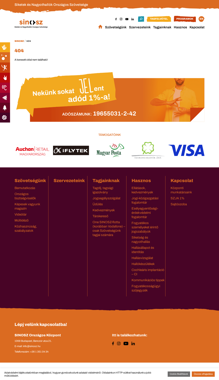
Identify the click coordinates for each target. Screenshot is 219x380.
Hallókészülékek (143, 264)
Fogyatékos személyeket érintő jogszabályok (145, 227)
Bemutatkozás (25, 188)
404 (28, 41)
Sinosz (19, 41)
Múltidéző (22, 220)
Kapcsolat (197, 27)
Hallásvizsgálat (142, 258)
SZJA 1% (177, 198)
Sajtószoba (179, 204)
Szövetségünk (115, 27)
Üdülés (98, 204)
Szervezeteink (140, 27)
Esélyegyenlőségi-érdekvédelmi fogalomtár (145, 213)
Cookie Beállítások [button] (179, 374)
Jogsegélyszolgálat (106, 198)
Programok (184, 19)
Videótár (21, 214)
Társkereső (100, 216)
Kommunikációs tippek (148, 280)
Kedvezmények (104, 210)
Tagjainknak (162, 27)
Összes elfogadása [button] (203, 374)
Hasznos (180, 27)
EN (201, 19)
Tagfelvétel (159, 19)
